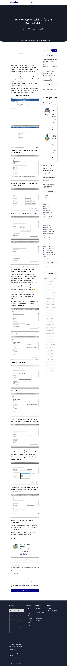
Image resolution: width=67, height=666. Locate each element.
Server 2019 (47, 246)
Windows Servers (48, 252)
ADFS (53, 287)
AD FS (46, 198)
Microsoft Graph (48, 229)
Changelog (39, 618)
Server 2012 (47, 242)
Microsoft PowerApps (49, 231)
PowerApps (52, 347)
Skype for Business (50, 365)
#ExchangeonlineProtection (19, 534)
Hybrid (47, 327)
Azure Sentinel (48, 295)
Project (29, 620)
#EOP (29, 534)
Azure (45, 204)
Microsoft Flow (47, 227)
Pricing (29, 618)
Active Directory (47, 284)
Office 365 (46, 235)
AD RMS (46, 200)
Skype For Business (49, 248)
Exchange (53, 307)
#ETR (22, 532)
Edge (47, 307)
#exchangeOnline (29, 532)
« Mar (16, 636)
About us (28, 609)
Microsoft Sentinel (50, 342)
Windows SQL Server (49, 254)
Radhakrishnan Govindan (25, 545)
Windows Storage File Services (49, 257)
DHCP (48, 301)
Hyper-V (53, 327)
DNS (53, 301)
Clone (54, 295)
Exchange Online (48, 219)
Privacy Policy (40, 612)
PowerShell (47, 238)
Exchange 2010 (48, 210)
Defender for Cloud (50, 298)
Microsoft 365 (47, 225)
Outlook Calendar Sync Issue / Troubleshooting (50, 76)
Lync (45, 223)
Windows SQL (50, 370)
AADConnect (50, 281)
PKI (46, 347)
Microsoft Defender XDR (50, 333)
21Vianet (54, 278)
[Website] (26, 554)
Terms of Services (37, 609)
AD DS (46, 196)
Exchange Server (50, 324)
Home (18, 40)
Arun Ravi (53, 109)
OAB (47, 344)
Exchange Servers (48, 221)
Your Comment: (14, 571)
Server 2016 (47, 244)
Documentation (38, 616)
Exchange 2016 (48, 214)
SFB (54, 362)
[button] (32, 2)
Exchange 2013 (48, 212)
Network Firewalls (48, 233)
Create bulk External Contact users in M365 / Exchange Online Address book (49, 71)
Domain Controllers (50, 304)
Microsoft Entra (50, 336)
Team (29, 616)
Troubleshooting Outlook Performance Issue (49, 79)
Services (28, 614)
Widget (38, 620)
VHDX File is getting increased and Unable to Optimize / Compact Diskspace (50, 61)
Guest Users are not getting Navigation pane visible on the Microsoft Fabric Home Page (50, 66)
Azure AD (46, 206)
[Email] (24, 554)
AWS (45, 202)
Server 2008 (47, 240)
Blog (22, 40)
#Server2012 (47, 278)
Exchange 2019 (48, 217)
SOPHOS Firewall (48, 250)
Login (29, 625)
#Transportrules (15, 532)
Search (54, 50)
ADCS (55, 284)
